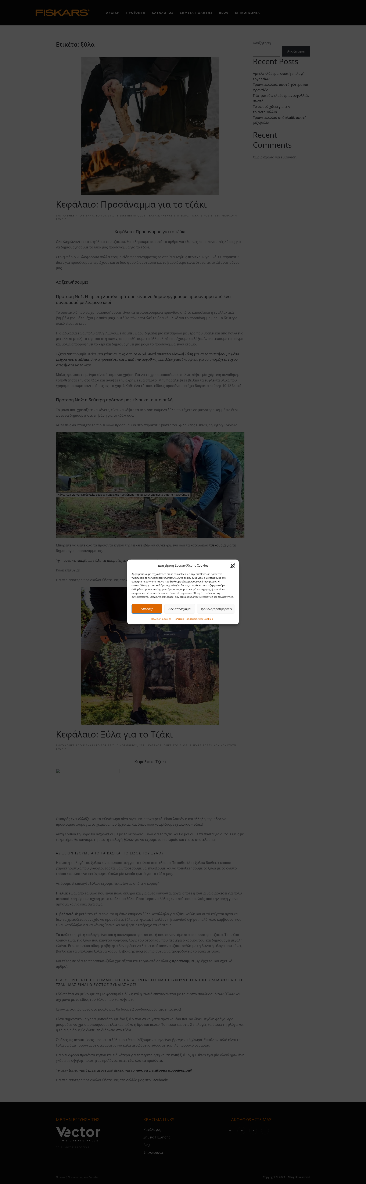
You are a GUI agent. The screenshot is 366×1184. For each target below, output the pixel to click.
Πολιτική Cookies (161, 619)
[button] (232, 565)
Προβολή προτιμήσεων (216, 609)
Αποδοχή (147, 609)
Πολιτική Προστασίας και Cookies (193, 619)
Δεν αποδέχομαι (179, 609)
